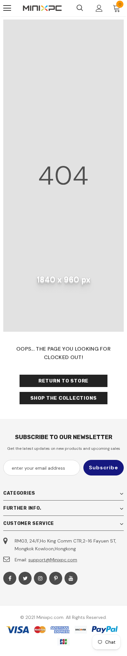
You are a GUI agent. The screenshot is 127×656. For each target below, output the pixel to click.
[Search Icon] (80, 8)
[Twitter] (25, 578)
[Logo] (42, 8)
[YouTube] (71, 578)
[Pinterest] (55, 578)
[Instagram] (40, 578)
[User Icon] (99, 8)
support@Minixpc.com (52, 560)
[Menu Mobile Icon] (7, 8)
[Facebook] (9, 578)
